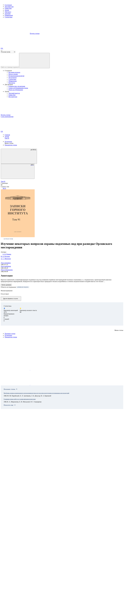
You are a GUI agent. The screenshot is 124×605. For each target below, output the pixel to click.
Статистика (8, 17)
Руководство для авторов (17, 86)
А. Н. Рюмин (7, 254)
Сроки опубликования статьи (18, 88)
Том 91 (7, 138)
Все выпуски (13, 97)
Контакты (12, 83)
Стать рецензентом (7, 116)
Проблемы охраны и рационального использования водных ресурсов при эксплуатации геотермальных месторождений (36, 393)
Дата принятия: (6, 266)
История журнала (14, 72)
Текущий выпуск (14, 93)
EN (2, 48)
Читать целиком (6, 285)
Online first (8, 8)
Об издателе (13, 77)
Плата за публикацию (16, 90)
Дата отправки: (6, 263)
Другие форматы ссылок (10, 298)
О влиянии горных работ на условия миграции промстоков (20, 399)
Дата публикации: (7, 270)
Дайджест (8, 12)
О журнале (8, 5)
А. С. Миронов (6, 258)
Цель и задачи (13, 74)
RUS (4, 188)
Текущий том (9, 6)
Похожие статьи (10, 333)
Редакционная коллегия (16, 76)
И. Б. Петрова (5, 256)
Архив (7, 10)
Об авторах (8, 141)
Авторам (7, 13)
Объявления (9, 15)
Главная (7, 135)
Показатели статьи (11, 145)
